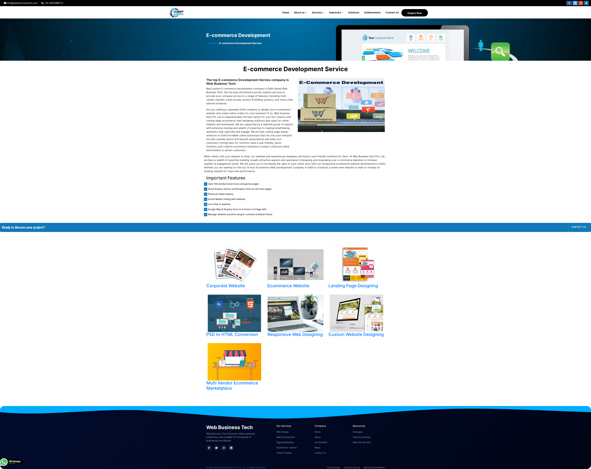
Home (285, 12)
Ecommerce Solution (286, 447)
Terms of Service (352, 467)
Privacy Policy (333, 467)
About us (299, 12)
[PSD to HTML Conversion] (234, 313)
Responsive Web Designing (295, 334)
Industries (335, 12)
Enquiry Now (415, 13)
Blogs (317, 447)
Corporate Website (225, 285)
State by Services (362, 437)
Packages (358, 431)
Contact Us (392, 12)
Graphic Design (284, 452)
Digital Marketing (284, 442)
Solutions (353, 12)
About (318, 437)
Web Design (282, 431)
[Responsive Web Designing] (295, 313)
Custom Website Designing (356, 334)
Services (317, 12)
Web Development (285, 437)
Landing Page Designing (353, 285)
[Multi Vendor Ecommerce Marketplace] (234, 361)
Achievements (372, 12)
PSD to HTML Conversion (232, 334)
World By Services (362, 442)
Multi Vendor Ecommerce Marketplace (232, 385)
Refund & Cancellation (374, 467)
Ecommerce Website (288, 285)
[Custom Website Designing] (356, 313)
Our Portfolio (321, 442)
